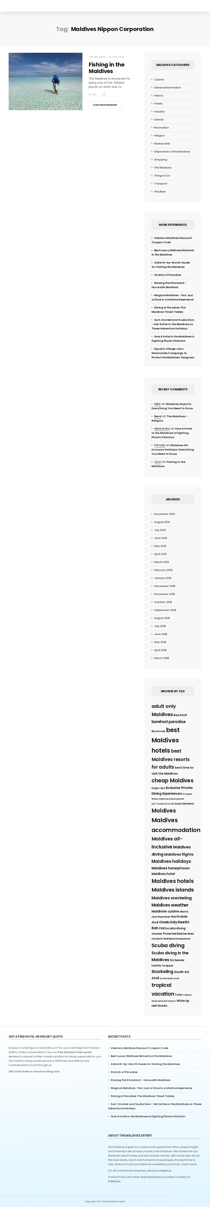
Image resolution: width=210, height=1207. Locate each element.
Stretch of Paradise (167, 275)
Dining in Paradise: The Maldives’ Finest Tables (142, 1096)
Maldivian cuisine (165, 911)
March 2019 (161, 562)
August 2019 (162, 522)
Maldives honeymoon (171, 868)
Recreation (161, 128)
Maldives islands (173, 889)
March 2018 (161, 658)
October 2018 (163, 602)
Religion (159, 136)
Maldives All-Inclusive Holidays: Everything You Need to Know (173, 449)
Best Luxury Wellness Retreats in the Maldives (141, 1056)
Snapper (167, 965)
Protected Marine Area (178, 934)
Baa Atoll (180, 715)
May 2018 (160, 642)
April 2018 (160, 650)
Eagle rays (158, 788)
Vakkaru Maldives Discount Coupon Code (139, 1048)
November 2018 (164, 594)
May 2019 (160, 546)
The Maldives (97, 57)
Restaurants (162, 144)
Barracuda (158, 731)
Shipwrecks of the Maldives (172, 152)
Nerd (157, 416)
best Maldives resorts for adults (171, 759)
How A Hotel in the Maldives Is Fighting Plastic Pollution (172, 433)
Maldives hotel (163, 874)
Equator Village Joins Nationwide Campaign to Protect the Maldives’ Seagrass (173, 353)
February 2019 (163, 570)
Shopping (160, 160)
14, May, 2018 (116, 56)
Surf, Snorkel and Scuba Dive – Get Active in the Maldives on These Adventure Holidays (173, 324)
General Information (167, 87)
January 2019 (162, 578)
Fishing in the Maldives (106, 68)
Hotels (158, 103)
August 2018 (162, 618)
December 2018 (164, 586)
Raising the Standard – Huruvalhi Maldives (140, 1080)
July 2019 (160, 530)
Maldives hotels (173, 881)
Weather (160, 192)
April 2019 (160, 554)
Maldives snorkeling (172, 898)
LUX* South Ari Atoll (163, 803)
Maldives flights (179, 854)
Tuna (178, 995)
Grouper (187, 793)
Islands (159, 120)
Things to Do (162, 176)
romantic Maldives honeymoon (171, 938)
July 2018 (160, 626)
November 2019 (164, 514)
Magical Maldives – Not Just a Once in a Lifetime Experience (151, 1088)
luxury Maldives (184, 803)
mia (94, 94)
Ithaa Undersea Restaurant (168, 798)
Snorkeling (162, 971)
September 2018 (165, 610)
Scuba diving (168, 945)
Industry (159, 111)
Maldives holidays (171, 861)
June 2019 (160, 538)
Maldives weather (170, 905)
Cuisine (159, 79)
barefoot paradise (169, 721)
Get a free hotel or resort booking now (34, 1071)
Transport (160, 184)
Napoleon (164, 916)
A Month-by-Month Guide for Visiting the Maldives (145, 1064)
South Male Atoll (169, 978)
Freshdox (114, 1181)
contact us (164, 1171)
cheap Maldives (173, 780)
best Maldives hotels (166, 740)
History (158, 95)
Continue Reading (105, 105)
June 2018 (160, 634)
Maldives (164, 810)
